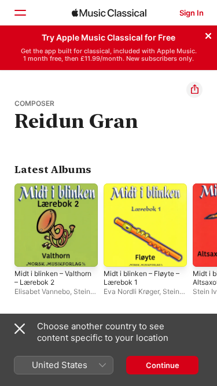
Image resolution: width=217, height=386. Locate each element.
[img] (109, 13)
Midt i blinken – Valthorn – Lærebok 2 (52, 277)
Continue (162, 365)
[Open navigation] (19, 12)
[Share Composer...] (194, 90)
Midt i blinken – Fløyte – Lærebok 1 (141, 277)
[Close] (208, 34)
